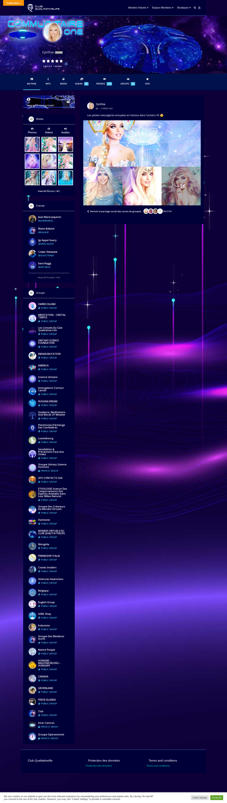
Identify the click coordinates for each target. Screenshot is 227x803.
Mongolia (43, 544)
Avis (147, 83)
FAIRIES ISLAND (47, 304)
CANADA (43, 676)
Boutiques (182, 7)
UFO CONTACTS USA (50, 478)
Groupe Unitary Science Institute (52, 466)
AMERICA (43, 365)
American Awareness (50, 579)
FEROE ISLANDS (47, 699)
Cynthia (100, 104)
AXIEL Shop (44, 614)
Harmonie (44, 520)
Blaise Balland (46, 228)
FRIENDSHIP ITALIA (49, 556)
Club (40, 711)
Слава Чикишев (47, 251)
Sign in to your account (40, 105)
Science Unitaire (48, 377)
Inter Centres (46, 723)
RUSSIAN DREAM (47, 401)
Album (81, 83)
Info (48, 83)
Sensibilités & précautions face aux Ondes (51, 452)
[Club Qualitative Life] (43, 8)
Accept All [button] (216, 798)
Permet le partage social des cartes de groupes (115, 211)
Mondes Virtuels (137, 7)
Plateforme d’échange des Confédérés (51, 426)
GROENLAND (45, 688)
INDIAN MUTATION (49, 354)
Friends (103, 83)
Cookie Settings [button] (200, 798)
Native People (46, 649)
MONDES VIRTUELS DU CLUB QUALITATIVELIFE (51, 532)
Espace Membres (161, 7)
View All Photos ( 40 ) (49, 191)
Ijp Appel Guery (47, 240)
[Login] (199, 7)
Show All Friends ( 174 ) (49, 277)
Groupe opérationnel (51, 734)
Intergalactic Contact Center (51, 389)
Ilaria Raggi (44, 263)
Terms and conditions (158, 765)
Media (63, 83)
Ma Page (31, 83)
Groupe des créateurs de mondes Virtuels (51, 508)
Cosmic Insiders (47, 567)
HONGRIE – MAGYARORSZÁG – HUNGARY (49, 663)
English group (46, 602)
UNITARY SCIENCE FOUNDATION (48, 342)
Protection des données (99, 765)
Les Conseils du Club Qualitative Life (50, 329)
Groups (127, 83)
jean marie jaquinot (49, 217)
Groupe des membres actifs (51, 637)
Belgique (43, 590)
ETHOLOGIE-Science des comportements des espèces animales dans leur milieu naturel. (52, 492)
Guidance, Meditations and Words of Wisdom (51, 413)
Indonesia (44, 625)
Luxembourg (45, 438)
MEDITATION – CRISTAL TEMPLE (52, 316)
